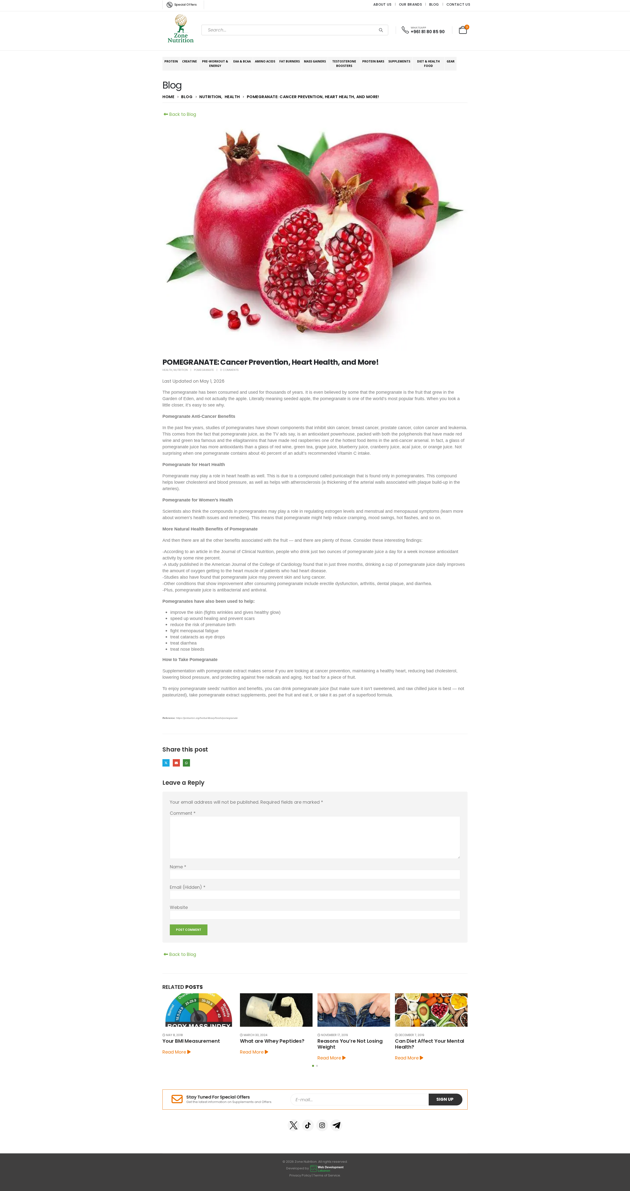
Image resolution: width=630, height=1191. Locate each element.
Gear (451, 61)
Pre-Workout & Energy (215, 63)
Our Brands (410, 4)
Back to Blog (182, 114)
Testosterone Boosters (344, 63)
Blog (434, 4)
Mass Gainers (315, 61)
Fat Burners (289, 61)
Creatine (189, 61)
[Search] (381, 30)
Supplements (399, 61)
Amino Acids (265, 61)
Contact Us (458, 4)
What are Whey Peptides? (194, 1041)
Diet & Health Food (428, 63)
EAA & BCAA (242, 61)
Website (179, 907)
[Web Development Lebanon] (327, 1168)
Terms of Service (326, 1175)
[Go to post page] (198, 1010)
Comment (183, 813)
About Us (382, 4)
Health (167, 370)
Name (178, 867)
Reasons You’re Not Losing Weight (272, 1044)
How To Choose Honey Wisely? (422, 1044)
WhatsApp (186, 762)
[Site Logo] (180, 30)
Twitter (166, 762)
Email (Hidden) (176, 762)
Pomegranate (204, 370)
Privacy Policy (300, 1175)
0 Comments (229, 370)
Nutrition (180, 370)
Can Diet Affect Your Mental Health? (352, 1044)
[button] (313, 1066)
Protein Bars (373, 61)
